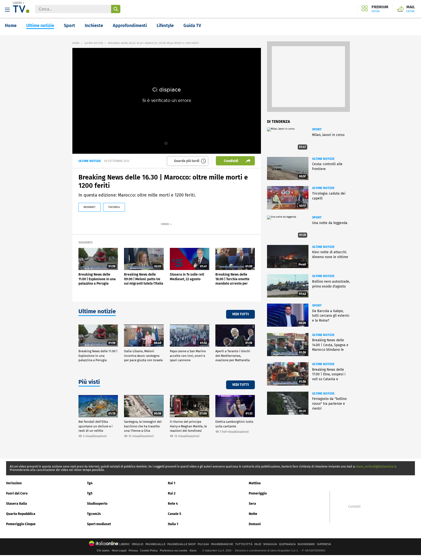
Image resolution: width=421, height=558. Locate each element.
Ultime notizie (40, 25)
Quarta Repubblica (20, 514)
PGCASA (203, 544)
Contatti (354, 507)
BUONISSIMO (306, 544)
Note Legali (119, 550)
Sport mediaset (99, 524)
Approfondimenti (130, 25)
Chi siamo (103, 550)
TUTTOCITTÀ (243, 544)
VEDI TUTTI (240, 314)
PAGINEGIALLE (155, 544)
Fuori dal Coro (17, 493)
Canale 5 (174, 514)
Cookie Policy (149, 550)
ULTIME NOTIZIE (93, 43)
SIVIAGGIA (270, 544)
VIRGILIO (138, 544)
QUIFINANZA (287, 544)
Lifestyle (165, 25)
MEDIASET (90, 207)
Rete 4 (173, 504)
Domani (255, 524)
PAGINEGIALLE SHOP (181, 544)
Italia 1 (173, 524)
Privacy (133, 550)
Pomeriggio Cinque (21, 524)
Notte (253, 514)
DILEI (257, 544)
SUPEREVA (324, 544)
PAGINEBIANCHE (222, 544)
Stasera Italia (16, 504)
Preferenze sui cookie (173, 550)
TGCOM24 (114, 207)
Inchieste (94, 25)
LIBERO (17, 3)
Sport (69, 25)
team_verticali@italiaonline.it (376, 466)
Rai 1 (171, 483)
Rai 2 (171, 493)
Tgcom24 (94, 514)
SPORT (317, 129)
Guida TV (192, 25)
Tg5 (90, 493)
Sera (252, 504)
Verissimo (14, 483)
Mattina (255, 483)
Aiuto (193, 550)
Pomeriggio (258, 493)
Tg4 (90, 483)
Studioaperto (97, 504)
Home (11, 25)
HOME (76, 43)
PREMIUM (380, 9)
